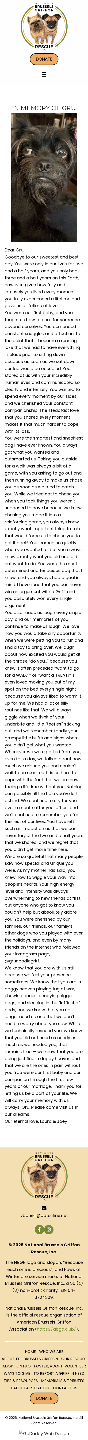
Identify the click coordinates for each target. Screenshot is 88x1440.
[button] (39, 1229)
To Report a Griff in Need (59, 1373)
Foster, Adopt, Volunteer (60, 1366)
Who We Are (51, 1351)
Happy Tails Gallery (30, 1388)
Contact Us (65, 1388)
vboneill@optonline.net (44, 1215)
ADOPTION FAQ (16, 1366)
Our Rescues (73, 1359)
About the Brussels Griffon (30, 1359)
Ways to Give (17, 1373)
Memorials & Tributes (62, 1380)
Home (30, 1351)
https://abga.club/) (57, 1329)
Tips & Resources (21, 1380)
